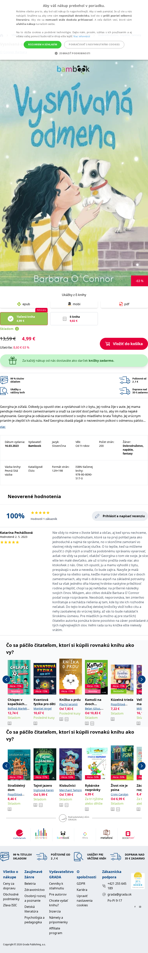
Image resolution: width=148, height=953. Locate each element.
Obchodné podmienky (11, 896)
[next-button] (142, 679)
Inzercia (55, 911)
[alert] (74, 30)
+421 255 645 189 (117, 885)
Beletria (30, 883)
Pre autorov (57, 894)
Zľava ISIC (10, 905)
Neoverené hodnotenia (34, 496)
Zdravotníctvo (34, 890)
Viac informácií (81, 36)
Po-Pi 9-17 (115, 900)
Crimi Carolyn (119, 794)
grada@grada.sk (118, 894)
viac (3, 427)
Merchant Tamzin (70, 790)
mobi (76, 304)
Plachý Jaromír (68, 704)
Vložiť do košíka (128, 343)
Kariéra (82, 890)
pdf (126, 304)
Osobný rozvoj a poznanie (35, 898)
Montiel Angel (43, 708)
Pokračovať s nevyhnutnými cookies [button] (94, 44)
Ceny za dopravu (9, 885)
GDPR (81, 883)
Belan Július (92, 708)
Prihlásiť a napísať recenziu (124, 516)
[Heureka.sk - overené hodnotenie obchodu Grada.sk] (138, 880)
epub (26, 304)
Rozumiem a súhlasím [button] (42, 44)
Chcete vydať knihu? (58, 902)
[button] (74, 53)
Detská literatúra (31, 909)
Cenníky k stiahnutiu (56, 885)
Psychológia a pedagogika (34, 919)
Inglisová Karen (44, 790)
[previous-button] (6, 679)
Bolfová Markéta (18, 708)
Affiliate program (55, 930)
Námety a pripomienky (58, 919)
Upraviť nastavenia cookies (84, 900)
